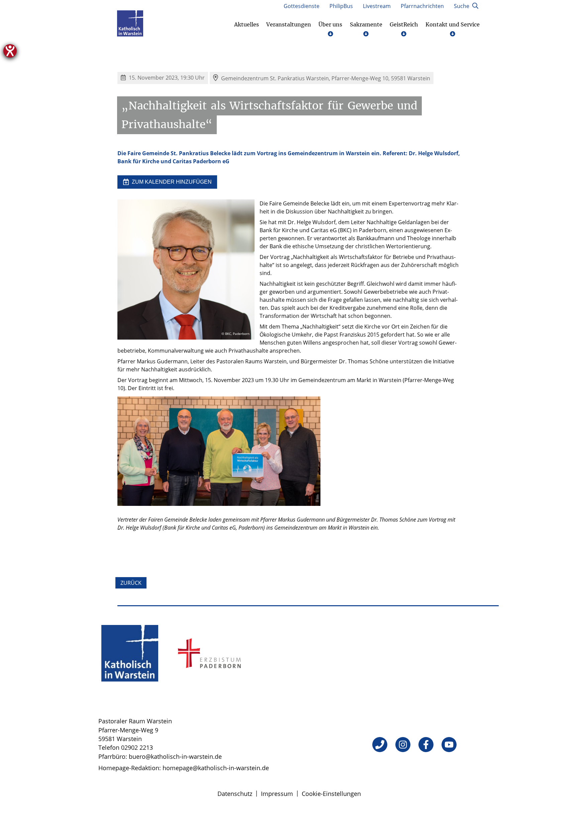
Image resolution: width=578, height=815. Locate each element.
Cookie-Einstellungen (331, 794)
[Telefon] (379, 744)
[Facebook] (426, 744)
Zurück (130, 582)
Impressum (277, 794)
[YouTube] (449, 744)
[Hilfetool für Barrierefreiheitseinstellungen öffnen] (10, 51)
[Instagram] (402, 744)
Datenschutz (234, 794)
